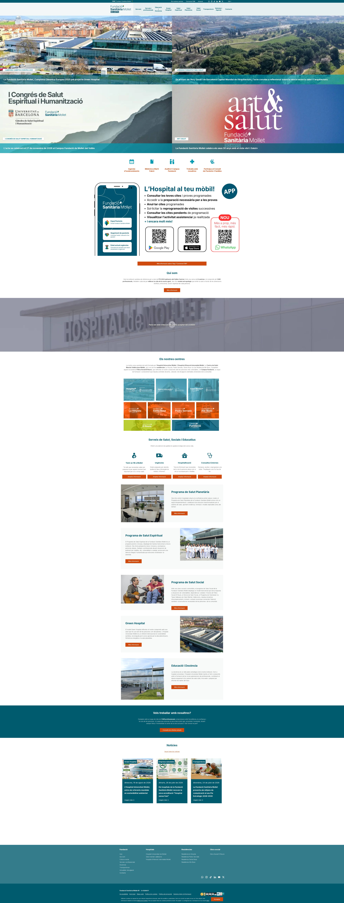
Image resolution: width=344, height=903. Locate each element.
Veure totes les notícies (172, 751)
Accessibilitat (124, 894)
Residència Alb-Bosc (188, 862)
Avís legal (132, 894)
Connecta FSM (190, 1)
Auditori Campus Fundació (172, 170)
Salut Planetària (188, 9)
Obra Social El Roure (217, 854)
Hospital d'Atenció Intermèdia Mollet (158, 859)
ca (229, 1)
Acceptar (217, 899)
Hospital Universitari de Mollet (156, 854)
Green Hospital (168, 9)
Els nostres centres (177, 1)
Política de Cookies (142, 900)
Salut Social (198, 9)
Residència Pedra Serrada (190, 857)
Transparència (208, 9)
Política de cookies (151, 894)
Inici (121, 854)
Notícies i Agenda (218, 9)
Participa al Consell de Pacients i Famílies (212, 170)
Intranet (200, 1)
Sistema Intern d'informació (182, 894)
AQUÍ (207, 900)
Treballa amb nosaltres (192, 170)
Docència (123, 865)
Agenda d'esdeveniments (131, 170)
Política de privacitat (165, 894)
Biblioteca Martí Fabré (152, 170)
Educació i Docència (158, 9)
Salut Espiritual (178, 9)
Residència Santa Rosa (189, 859)
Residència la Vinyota (188, 854)
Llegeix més (128, 800)
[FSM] (120, 9)
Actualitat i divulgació (127, 870)
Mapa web (140, 894)
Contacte (228, 9)
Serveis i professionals (148, 9)
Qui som (138, 9)
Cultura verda (124, 859)
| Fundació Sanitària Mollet (121, 1)
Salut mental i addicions (154, 857)
